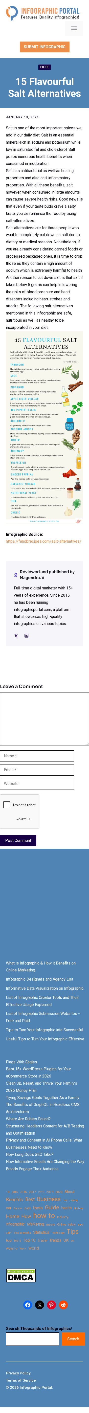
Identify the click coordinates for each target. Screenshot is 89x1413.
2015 (15, 1192)
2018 (41, 1192)
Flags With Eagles (21, 1062)
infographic (15, 1224)
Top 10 (29, 1240)
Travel (42, 1240)
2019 (49, 1192)
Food (44, 67)
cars (27, 1208)
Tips (73, 1231)
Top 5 (17, 1240)
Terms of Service (21, 1380)
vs (72, 1240)
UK (66, 1240)
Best (30, 1199)
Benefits (14, 1199)
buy (65, 1200)
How (26, 1216)
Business (49, 1199)
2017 (32, 1192)
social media (22, 1232)
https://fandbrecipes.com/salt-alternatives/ (43, 541)
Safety (71, 1224)
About (69, 1192)
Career (18, 1208)
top (8, 1240)
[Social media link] (16, 635)
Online (61, 1224)
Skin (9, 1232)
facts (38, 1207)
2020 (58, 1192)
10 (7, 1192)
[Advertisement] (44, 909)
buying (74, 1200)
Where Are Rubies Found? (28, 1119)
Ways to (11, 1248)
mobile (50, 1224)
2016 (23, 1192)
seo (80, 1224)
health (66, 1208)
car (8, 1208)
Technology (58, 1232)
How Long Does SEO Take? (29, 1154)
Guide (52, 1207)
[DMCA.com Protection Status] (21, 1281)
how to (44, 1215)
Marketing (35, 1224)
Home (12, 1216)
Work (23, 1248)
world (33, 1248)
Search (73, 1339)
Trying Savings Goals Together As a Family (42, 1097)
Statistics (41, 1232)
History (78, 1208)
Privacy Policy (18, 1373)
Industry (62, 1217)
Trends (55, 1240)
